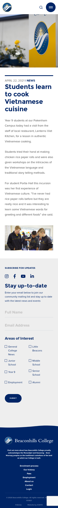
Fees (29, 474)
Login (29, 489)
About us (29, 481)
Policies (18, 505)
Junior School (12, 363)
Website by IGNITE (35, 505)
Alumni (36, 382)
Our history (29, 470)
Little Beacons (37, 349)
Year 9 (11, 372)
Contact (29, 485)
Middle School (36, 363)
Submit (13, 398)
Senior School (36, 373)
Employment (15, 382)
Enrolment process (29, 466)
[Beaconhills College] (11, 7)
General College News (13, 351)
